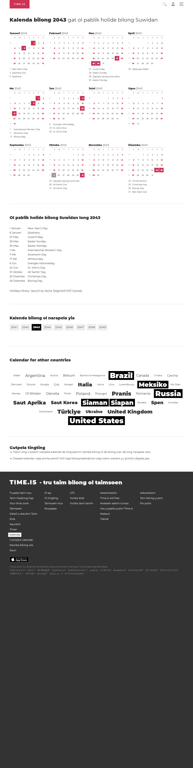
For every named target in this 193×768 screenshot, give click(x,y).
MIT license (74, 290)
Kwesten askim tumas (114, 503)
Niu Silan (175, 384)
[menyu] (181, 4)
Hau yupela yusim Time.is (116, 508)
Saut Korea (64, 402)
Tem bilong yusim (151, 498)
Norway (16, 393)
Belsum (69, 375)
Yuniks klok (77, 498)
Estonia (31, 384)
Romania (143, 393)
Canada (142, 375)
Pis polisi (145, 503)
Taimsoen (16, 508)
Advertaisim (147, 493)
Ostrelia (52, 393)
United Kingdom (130, 412)
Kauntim (15, 524)
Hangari (68, 384)
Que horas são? (135, 570)
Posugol (101, 393)
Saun (13, 550)
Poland (83, 393)
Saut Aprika (29, 403)
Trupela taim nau (21, 493)
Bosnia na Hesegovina (92, 375)
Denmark (16, 384)
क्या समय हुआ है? (43, 570)
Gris (56, 384)
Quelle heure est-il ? (78, 570)
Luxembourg (126, 384)
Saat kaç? (30, 573)
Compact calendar (21, 539)
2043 (24, 33)
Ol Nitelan (33, 393)
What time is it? (18, 570)
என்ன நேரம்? (42, 573)
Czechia (172, 375)
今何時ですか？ (16, 573)
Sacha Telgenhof (55, 290)
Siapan (122, 402)
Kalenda (14, 534)
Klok (12, 519)
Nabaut (105, 513)
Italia (85, 384)
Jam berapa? (151, 570)
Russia (168, 393)
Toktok (104, 519)
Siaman (95, 402)
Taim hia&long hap (21, 498)
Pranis (121, 393)
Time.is (19, 4)
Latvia (100, 384)
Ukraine (94, 411)
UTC (72, 493)
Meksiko (153, 384)
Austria (54, 375)
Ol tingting (51, 498)
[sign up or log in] (173, 5)
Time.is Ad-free (109, 498)
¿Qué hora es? (59, 570)
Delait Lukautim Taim (23, 513)
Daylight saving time (103, 76)
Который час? (119, 570)
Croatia (158, 375)
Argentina (35, 375)
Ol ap (47, 493)
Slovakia (141, 402)
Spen (157, 402)
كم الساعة (94, 570)
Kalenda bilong (84, 20)
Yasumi (35, 290)
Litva (111, 384)
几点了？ (31, 570)
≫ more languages (74, 573)
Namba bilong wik (21, 545)
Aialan (17, 375)
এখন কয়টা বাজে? (105, 570)
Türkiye (69, 411)
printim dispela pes (137, 458)
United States (96, 420)
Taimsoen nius (53, 503)
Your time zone (19, 503)
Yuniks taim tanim (81, 503)
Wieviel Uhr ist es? (169, 570)
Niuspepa (50, 508)
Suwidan (146, 20)
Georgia (44, 384)
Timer (13, 529)
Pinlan (67, 393)
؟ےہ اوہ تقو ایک (56, 573)
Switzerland (45, 411)
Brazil (121, 375)
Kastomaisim (108, 493)
